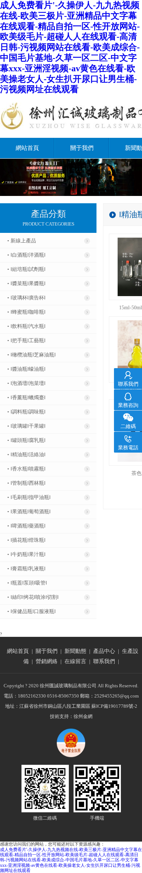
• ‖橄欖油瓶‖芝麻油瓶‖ (31, 355)
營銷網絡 (47, 661)
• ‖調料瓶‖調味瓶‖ (26, 412)
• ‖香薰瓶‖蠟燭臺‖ (26, 397)
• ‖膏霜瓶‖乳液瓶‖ (26, 568)
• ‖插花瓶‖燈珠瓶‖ (26, 540)
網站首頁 (27, 148)
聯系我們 (104, 661)
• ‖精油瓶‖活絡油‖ (26, 454)
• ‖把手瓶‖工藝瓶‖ (26, 340)
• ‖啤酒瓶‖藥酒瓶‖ (26, 526)
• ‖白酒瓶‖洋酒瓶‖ (26, 255)
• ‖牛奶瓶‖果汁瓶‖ (26, 554)
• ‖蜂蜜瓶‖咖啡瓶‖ (26, 312)
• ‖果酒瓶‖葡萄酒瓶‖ (29, 511)
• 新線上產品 (21, 240)
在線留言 (75, 661)
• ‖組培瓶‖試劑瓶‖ (26, 269)
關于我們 (82, 148)
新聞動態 (75, 651)
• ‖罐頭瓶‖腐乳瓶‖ (26, 440)
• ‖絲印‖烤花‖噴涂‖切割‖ (33, 597)
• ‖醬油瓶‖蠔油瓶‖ (26, 369)
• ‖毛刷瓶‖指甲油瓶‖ (29, 497)
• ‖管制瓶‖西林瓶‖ (26, 483)
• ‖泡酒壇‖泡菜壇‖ (26, 383)
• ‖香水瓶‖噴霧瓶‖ (26, 469)
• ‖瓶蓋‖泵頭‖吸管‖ (27, 583)
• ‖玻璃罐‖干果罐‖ (26, 426)
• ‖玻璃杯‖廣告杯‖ (26, 298)
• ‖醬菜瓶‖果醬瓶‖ (26, 283)
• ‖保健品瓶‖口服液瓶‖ (31, 611)
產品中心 (104, 651)
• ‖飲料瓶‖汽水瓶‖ (26, 326)
